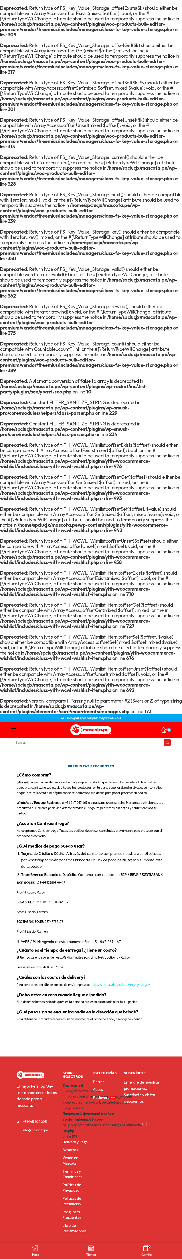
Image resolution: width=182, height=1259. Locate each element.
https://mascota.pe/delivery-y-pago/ (120, 985)
